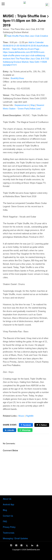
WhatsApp (26, 430)
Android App (8, 504)
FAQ (5, 521)
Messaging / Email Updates (15, 538)
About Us (7, 498)
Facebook (27, 425)
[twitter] (27, 546)
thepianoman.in (22, 105)
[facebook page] (16, 545)
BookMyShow (17, 78)
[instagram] (11, 545)
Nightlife (30, 416)
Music (21, 416)
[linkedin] (32, 545)
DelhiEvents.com (33, 549)
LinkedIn (10, 430)
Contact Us (8, 515)
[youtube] (37, 545)
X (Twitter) (43, 425)
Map (33, 105)
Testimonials (8, 532)
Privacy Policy (9, 527)
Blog (5, 510)
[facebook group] (21, 545)
